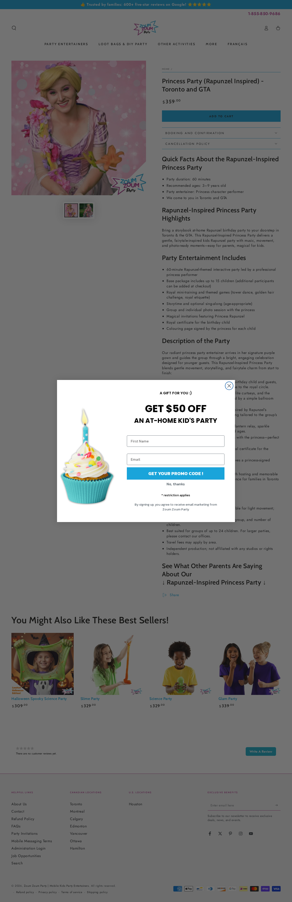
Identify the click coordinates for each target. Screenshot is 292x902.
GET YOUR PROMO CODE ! (175, 473)
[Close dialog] (229, 386)
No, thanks (176, 484)
